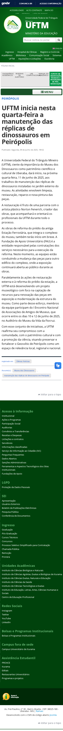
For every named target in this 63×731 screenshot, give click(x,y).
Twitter (5, 614)
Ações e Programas (11, 419)
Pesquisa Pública (10, 511)
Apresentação (9, 500)
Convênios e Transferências (15, 431)
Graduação (7, 529)
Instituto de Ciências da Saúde (17, 582)
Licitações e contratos (13, 439)
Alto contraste (34, 10)
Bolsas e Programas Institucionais (18, 635)
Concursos (7, 541)
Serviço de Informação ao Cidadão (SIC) (21, 450)
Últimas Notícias (23, 361)
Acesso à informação (50, 3)
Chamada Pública (10, 549)
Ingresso (9, 52)
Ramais (39, 711)
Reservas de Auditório (19, 75)
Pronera (6, 556)
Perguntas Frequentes (13, 454)
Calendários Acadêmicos (7, 74)
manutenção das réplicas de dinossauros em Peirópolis (26, 376)
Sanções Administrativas (14, 462)
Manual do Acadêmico (44, 74)
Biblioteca (21, 55)
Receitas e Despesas (12, 435)
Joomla (53, 714)
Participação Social (11, 423)
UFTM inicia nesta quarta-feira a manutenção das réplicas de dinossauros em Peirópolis (29, 124)
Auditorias (7, 427)
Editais (5, 670)
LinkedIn (6, 622)
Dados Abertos (9, 458)
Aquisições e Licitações (29, 58)
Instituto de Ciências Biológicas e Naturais (22, 570)
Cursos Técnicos (10, 537)
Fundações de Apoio (12, 473)
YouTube (6, 618)
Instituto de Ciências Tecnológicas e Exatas (23, 586)
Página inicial (8, 66)
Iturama (6, 666)
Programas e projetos (12, 678)
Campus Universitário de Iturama (18, 649)
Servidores (7, 443)
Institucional (8, 415)
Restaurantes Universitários (15, 674)
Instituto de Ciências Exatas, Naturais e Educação (26, 578)
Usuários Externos (11, 504)
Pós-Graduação (9, 533)
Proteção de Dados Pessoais (16, 487)
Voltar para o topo (50, 394)
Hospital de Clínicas (27, 52)
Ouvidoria (49, 58)
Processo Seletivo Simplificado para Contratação (26, 545)
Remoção (6, 553)
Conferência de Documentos (16, 515)
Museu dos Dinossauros (24, 370)
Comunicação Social (39, 55)
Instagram (7, 610)
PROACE (6, 662)
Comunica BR (25, 3)
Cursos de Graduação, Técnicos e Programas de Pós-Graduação (56, 79)
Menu (48, 92)
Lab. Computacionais (32, 74)
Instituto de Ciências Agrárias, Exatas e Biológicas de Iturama (32, 574)
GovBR (6, 3)
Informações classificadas (14, 447)
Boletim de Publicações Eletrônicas (19, 508)
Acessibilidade (17, 10)
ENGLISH (58, 48)
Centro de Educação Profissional (18, 597)
